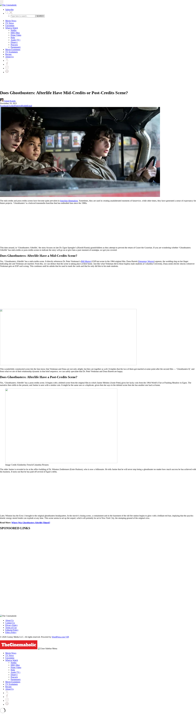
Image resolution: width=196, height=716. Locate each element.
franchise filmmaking (69, 201)
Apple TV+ (16, 40)
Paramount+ (16, 47)
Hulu (13, 37)
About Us (9, 57)
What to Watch (11, 28)
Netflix (14, 30)
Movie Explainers (12, 49)
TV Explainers (11, 52)
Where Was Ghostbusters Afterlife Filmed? (30, 522)
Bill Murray (86, 261)
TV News (9, 23)
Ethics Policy (10, 632)
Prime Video (16, 35)
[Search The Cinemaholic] (9, 13)
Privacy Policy (11, 625)
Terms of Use (11, 627)
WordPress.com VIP (60, 637)
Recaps (8, 54)
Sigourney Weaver (146, 261)
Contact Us (10, 623)
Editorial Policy (11, 630)
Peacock (14, 45)
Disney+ (14, 42)
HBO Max (15, 33)
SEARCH (40, 16)
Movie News (10, 21)
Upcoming (9, 25)
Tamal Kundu (9, 101)
